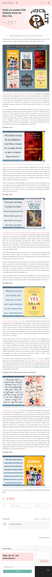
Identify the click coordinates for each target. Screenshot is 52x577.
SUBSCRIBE (17, 571)
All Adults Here (6, 410)
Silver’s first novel (36, 358)
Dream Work (6, 167)
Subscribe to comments (45, 537)
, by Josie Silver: (21, 321)
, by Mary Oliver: (13, 167)
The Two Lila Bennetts (40, 361)
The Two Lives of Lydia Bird (10, 321)
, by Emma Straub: (15, 410)
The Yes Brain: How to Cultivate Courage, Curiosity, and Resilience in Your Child (23, 232)
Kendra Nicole (8, 3)
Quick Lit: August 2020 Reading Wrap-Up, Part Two (14, 12)
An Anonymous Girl (8, 94)
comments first (45, 519)
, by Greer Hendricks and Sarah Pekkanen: (23, 94)
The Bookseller (28, 361)
